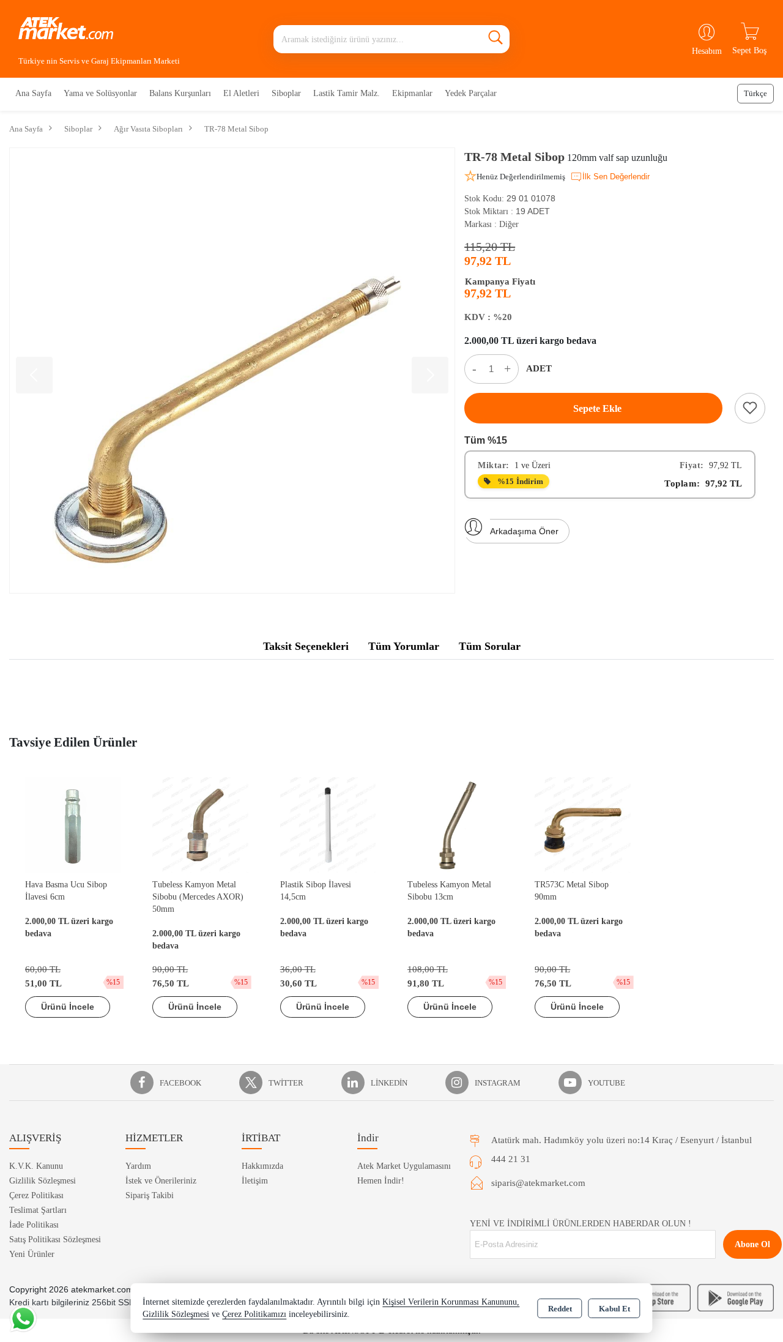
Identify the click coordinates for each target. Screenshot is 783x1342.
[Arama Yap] (495, 39)
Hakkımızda (262, 1166)
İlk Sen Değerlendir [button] (616, 176)
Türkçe (755, 93)
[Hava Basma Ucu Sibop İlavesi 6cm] (73, 824)
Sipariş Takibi (149, 1195)
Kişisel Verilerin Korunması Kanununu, (450, 1302)
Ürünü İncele (67, 1007)
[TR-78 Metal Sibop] (232, 370)
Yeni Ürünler (31, 1254)
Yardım (138, 1166)
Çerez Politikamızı (254, 1314)
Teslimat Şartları (38, 1210)
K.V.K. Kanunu (36, 1166)
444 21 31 (510, 1159)
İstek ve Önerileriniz (160, 1180)
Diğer (509, 224)
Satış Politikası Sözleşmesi (55, 1239)
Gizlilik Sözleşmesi (42, 1180)
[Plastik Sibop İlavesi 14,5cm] (328, 824)
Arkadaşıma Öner (524, 531)
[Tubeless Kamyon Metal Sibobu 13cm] (455, 824)
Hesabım (707, 51)
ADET (539, 368)
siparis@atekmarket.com (538, 1183)
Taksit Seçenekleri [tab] (306, 646)
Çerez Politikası (36, 1195)
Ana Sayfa (33, 93)
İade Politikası (34, 1224)
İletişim (255, 1180)
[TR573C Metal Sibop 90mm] (582, 824)
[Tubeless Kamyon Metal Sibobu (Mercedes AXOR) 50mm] (200, 824)
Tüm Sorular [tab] (490, 646)
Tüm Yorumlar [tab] (403, 646)
